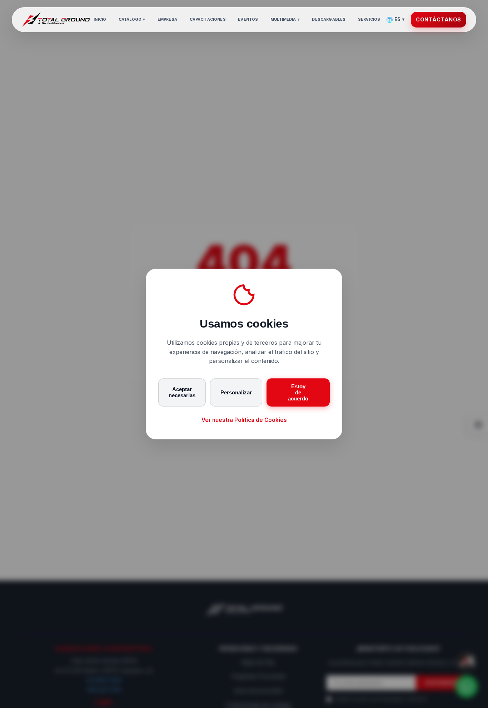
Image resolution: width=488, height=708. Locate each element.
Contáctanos (438, 19)
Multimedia (285, 19)
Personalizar (236, 392)
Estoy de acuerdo (298, 392)
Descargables (328, 19)
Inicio (100, 19)
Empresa (167, 19)
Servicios (369, 19)
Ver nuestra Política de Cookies (244, 420)
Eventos (248, 19)
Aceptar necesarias (182, 393)
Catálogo (132, 19)
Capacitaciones (208, 19)
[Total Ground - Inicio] (56, 19)
